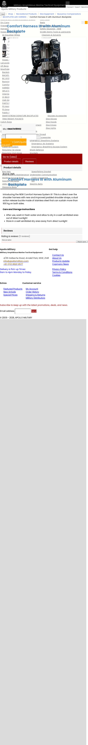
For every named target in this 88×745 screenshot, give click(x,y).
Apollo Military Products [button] (13, 9)
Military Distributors (35, 298)
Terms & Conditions (62, 272)
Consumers (70, 7)
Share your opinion (6, 240)
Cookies (56, 275)
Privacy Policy (59, 269)
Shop (10, 14)
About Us (56, 258)
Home (2, 14)
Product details (11, 161)
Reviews (29, 161)
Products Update (61, 261)
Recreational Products (26, 14)
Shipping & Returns (35, 294)
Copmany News (60, 264)
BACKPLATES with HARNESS (14, 17)
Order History (32, 291)
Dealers (77, 7)
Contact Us (58, 255)
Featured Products (12, 288)
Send (34, 311)
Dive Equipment (47, 14)
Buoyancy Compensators (69, 14)
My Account (32, 288)
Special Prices (10, 294)
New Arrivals (9, 291)
